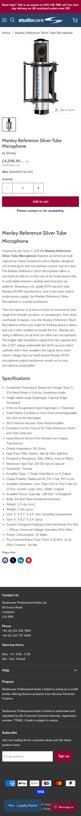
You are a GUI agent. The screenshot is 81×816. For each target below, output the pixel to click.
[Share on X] (13, 560)
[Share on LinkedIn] (21, 560)
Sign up (63, 756)
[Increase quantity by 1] (39, 188)
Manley (11, 153)
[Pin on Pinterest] (29, 560)
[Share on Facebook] (5, 560)
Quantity (7, 179)
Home (6, 33)
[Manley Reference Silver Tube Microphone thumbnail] (9, 124)
